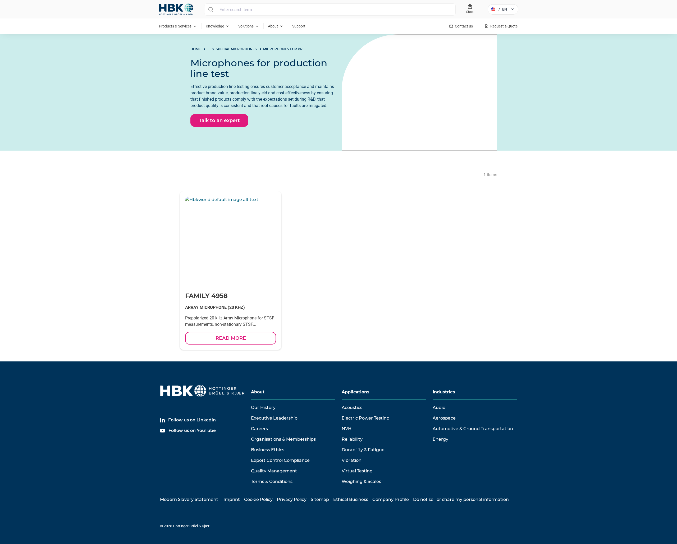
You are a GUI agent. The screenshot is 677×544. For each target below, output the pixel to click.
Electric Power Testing (366, 418)
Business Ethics (267, 449)
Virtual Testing (357, 470)
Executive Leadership (274, 418)
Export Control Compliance (280, 460)
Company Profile (390, 499)
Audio (439, 407)
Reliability (352, 439)
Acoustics (352, 407)
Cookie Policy (258, 499)
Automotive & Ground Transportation (473, 428)
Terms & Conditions (271, 481)
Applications (355, 391)
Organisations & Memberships (283, 439)
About (257, 391)
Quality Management (274, 470)
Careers (259, 428)
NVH (346, 428)
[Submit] (210, 9)
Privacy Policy (292, 499)
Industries (444, 391)
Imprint (231, 499)
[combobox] (330, 9)
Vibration (352, 460)
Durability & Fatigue (363, 449)
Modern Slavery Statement (189, 499)
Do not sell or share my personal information (461, 499)
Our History (263, 407)
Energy (440, 439)
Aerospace (444, 418)
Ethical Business (350, 499)
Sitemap (320, 499)
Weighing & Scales (361, 481)
